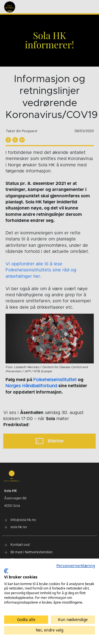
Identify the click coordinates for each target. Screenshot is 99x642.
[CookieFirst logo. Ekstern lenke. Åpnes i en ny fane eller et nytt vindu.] (6, 570)
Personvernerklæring (75, 565)
